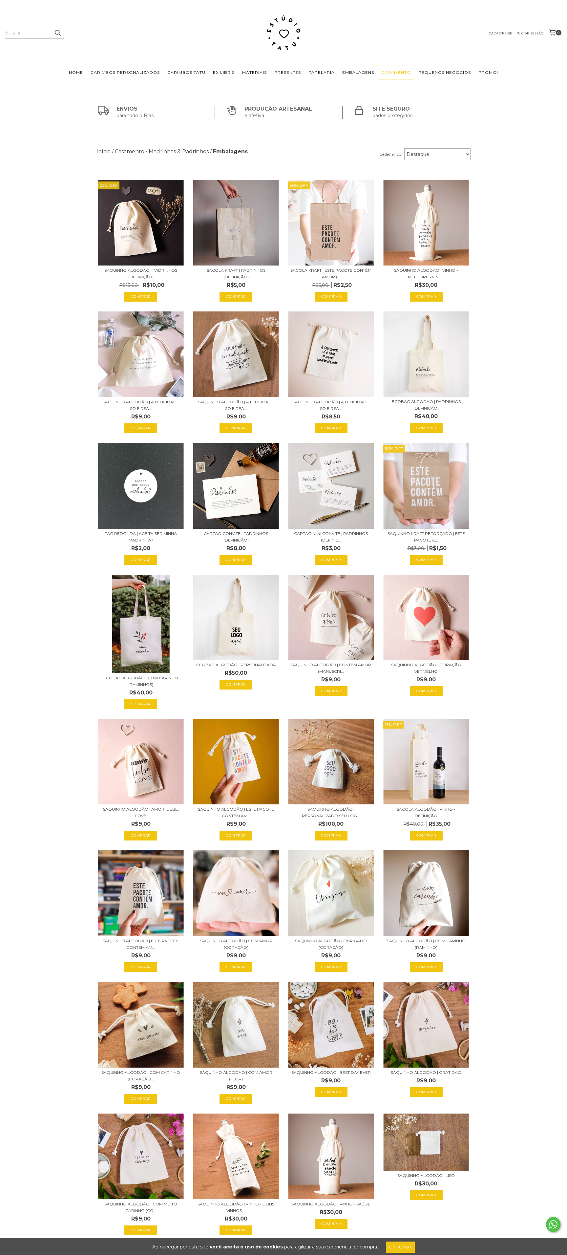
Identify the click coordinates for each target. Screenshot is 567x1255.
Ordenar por (391, 154)
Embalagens (358, 72)
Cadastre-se (500, 33)
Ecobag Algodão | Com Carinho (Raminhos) (140, 681)
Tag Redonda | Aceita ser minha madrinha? (141, 536)
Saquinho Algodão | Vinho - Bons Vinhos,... (236, 1207)
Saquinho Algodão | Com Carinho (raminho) (426, 944)
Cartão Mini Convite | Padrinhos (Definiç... (331, 536)
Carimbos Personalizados (125, 72)
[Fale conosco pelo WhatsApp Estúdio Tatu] (553, 1224)
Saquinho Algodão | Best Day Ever (331, 1072)
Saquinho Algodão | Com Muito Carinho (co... (140, 1207)
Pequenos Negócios (444, 72)
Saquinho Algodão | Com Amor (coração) (236, 944)
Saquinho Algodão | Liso (426, 1175)
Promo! (488, 72)
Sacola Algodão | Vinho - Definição (426, 812)
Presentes (287, 72)
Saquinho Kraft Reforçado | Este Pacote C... (426, 536)
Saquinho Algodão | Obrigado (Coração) (331, 944)
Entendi (400, 1246)
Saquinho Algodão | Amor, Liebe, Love (141, 812)
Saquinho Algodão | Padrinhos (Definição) (140, 273)
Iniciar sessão (530, 33)
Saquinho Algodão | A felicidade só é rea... (141, 405)
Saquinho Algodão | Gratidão (426, 1072)
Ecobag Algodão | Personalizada (236, 664)
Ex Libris (224, 72)
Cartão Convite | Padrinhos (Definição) (236, 536)
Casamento (396, 72)
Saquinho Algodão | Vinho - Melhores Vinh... (426, 273)
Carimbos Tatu (186, 72)
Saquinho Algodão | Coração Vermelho (426, 668)
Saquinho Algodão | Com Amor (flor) (236, 1075)
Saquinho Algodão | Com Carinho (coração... (140, 1075)
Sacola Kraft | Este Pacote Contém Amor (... (330, 273)
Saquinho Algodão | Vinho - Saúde (330, 1204)
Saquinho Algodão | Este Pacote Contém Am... (236, 812)
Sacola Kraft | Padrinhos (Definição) (236, 273)
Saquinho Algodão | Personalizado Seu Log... (331, 812)
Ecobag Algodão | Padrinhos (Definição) (426, 405)
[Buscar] (57, 33)
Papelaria (321, 72)
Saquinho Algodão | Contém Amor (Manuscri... (331, 668)
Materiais (254, 72)
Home (76, 72)
